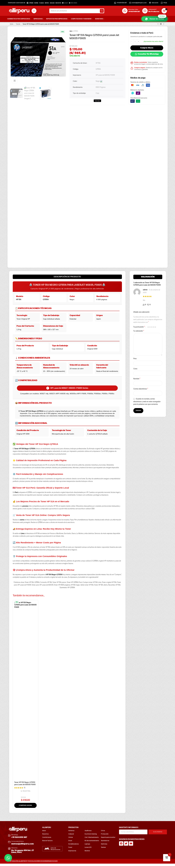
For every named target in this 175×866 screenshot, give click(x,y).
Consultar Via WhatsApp (148, 54)
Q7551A (46, 300)
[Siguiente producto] (163, 24)
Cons (135, 369)
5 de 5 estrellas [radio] (155, 327)
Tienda (18, 24)
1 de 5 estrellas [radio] (148, 327)
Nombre (136, 379)
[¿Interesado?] (145, 10)
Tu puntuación (139, 327)
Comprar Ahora (146, 48)
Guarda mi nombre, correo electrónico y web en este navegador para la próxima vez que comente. (147, 401)
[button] (25, 805)
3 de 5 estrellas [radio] (152, 327)
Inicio (11, 24)
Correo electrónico (140, 389)
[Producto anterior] (158, 24)
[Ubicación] (150, 3)
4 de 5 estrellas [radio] (153, 327)
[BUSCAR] (102, 11)
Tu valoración (138, 331)
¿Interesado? (152, 9)
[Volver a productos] (160, 24)
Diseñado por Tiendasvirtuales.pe (156, 861)
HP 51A (18, 300)
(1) (24, 788)
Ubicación (155, 3)
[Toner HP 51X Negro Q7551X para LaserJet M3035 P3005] (25, 690)
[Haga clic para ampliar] (15, 81)
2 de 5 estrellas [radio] (150, 327)
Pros (135, 359)
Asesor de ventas (157, 18)
